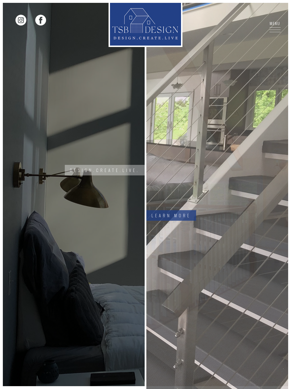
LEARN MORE (171, 215)
